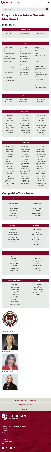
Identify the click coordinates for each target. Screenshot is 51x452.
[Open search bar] (45, 2)
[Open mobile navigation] (48, 2)
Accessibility (5, 428)
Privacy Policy (5, 439)
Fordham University (7, 441)
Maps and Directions (7, 435)
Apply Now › (25, 409)
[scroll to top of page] (47, 448)
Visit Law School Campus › (25, 404)
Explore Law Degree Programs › (25, 400)
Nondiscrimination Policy (8, 437)
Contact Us (5, 430)
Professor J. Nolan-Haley (8, 351)
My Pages (4, 443)
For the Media (5, 432)
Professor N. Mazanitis (7, 395)
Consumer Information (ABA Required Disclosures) (14, 426)
